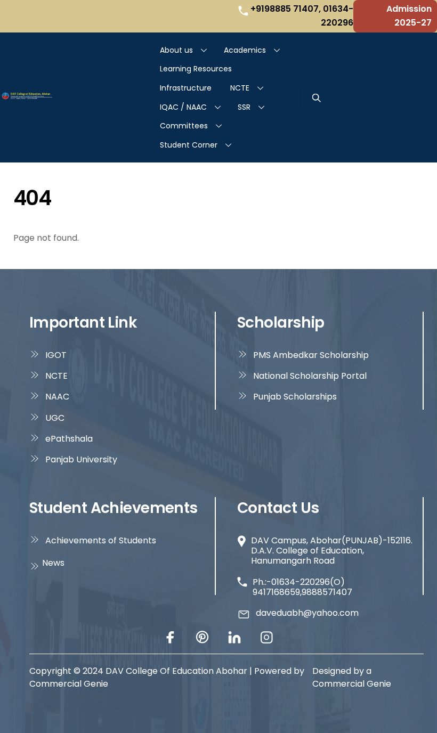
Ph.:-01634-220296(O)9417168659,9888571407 (302, 587)
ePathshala (69, 439)
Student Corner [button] (188, 145)
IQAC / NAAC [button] (183, 107)
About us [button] (176, 50)
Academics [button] (245, 50)
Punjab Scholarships (295, 397)
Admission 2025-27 (409, 16)
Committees (184, 125)
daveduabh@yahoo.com (307, 613)
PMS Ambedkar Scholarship (311, 355)
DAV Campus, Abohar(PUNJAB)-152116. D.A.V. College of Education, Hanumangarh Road (331, 550)
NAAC (57, 397)
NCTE (239, 88)
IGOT (56, 355)
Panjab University (81, 459)
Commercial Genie (351, 684)
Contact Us (278, 508)
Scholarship (281, 322)
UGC (54, 418)
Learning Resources (196, 68)
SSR (244, 107)
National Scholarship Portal (310, 376)
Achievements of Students (100, 540)
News (53, 563)
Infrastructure (186, 88)
